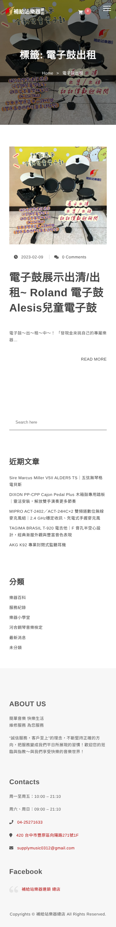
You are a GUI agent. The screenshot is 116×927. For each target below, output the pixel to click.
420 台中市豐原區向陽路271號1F (47, 835)
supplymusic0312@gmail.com (46, 848)
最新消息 (17, 637)
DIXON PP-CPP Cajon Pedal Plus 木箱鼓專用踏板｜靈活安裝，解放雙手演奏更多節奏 (57, 498)
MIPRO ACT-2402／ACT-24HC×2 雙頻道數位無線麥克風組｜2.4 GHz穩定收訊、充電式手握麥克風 (56, 514)
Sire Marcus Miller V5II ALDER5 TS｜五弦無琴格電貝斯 (56, 481)
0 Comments (74, 257)
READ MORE (94, 359)
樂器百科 (17, 597)
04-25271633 (30, 822)
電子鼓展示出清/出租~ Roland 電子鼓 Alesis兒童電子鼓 (56, 292)
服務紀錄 (17, 607)
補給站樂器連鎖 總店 (41, 889)
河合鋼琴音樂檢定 (26, 627)
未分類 (15, 647)
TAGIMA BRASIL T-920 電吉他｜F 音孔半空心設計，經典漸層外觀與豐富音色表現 (55, 531)
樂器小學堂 (19, 617)
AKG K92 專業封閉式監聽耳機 (37, 545)
